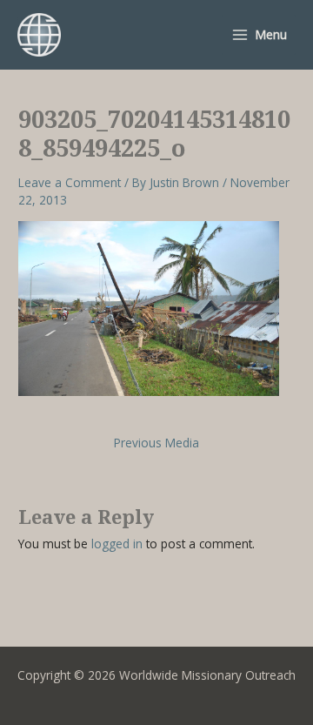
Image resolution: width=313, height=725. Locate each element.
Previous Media (156, 443)
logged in (117, 543)
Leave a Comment (69, 182)
